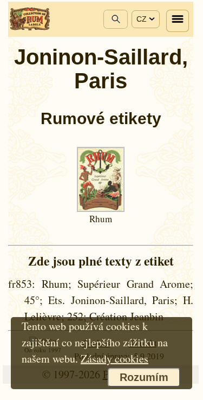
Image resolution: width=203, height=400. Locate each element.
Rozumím (144, 377)
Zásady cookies (114, 358)
